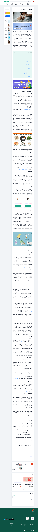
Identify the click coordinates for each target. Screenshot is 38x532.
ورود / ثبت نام (6, 1)
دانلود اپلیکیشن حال (22, 418)
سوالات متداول (29, 524)
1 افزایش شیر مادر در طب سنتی (28, 54)
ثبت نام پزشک (21, 525)
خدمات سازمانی (21, 527)
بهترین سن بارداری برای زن (24, 267)
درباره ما (33, 524)
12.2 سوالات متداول (29, 76)
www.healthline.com (29, 453)
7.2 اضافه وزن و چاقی (29, 69)
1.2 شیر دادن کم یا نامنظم (28, 61)
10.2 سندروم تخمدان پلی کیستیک (27, 73)
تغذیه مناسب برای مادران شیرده (28, 109)
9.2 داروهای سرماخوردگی (28, 72)
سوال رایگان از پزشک (6, 4)
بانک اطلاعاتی (12, 4)
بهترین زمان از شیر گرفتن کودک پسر (23, 169)
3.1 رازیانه (30, 58)
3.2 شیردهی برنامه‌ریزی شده (28, 64)
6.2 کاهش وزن (29, 68)
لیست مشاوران (17, 525)
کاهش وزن (20, 341)
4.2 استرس (30, 65)
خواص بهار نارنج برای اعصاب (24, 319)
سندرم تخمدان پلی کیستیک (25, 396)
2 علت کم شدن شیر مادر (29, 60)
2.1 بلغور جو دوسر (29, 57)
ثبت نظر (16, 502)
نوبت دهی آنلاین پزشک (21, 4)
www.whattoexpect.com (28, 451)
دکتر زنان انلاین (16, 378)
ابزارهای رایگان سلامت (27, 4)
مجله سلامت (16, 4)
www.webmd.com (29, 449)
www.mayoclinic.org (29, 448)
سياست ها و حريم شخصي (29, 527)
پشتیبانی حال (25, 463)
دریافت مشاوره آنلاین (18, 28)
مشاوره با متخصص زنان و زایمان (22, 50)
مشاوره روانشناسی (25, 525)
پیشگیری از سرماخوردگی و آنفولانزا (24, 391)
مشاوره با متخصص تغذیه (22, 284)
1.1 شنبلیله (30, 56)
